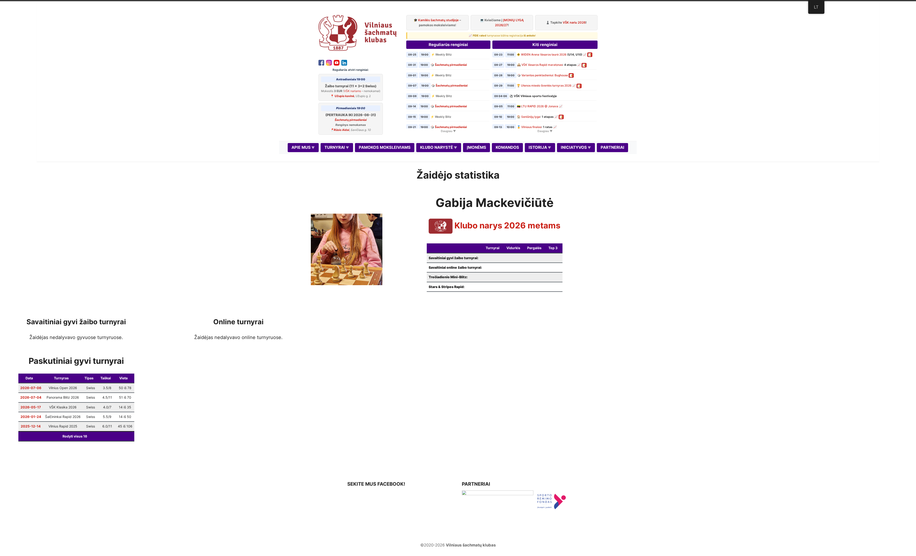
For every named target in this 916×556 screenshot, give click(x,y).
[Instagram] (329, 62)
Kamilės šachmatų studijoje (438, 20)
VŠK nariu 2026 (574, 22)
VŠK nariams (352, 91)
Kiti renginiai (544, 44)
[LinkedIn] (344, 62)
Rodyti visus (74, 436)
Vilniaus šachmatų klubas (471, 545)
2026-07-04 (30, 397)
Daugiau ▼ (448, 131)
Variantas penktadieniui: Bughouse (544, 75)
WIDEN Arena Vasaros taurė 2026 (544, 54)
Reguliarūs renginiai (448, 44)
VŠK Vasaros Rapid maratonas (541, 65)
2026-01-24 (31, 417)
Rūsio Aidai (341, 130)
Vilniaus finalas (531, 127)
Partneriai (612, 147)
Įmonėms (476, 147)
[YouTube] (336, 62)
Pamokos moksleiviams (385, 147)
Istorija (538, 147)
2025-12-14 (31, 426)
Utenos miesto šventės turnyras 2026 (546, 85)
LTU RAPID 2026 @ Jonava (539, 106)
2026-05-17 (31, 407)
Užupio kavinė (344, 96)
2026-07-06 (30, 388)
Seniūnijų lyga (530, 116)
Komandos (507, 147)
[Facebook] (321, 62)
